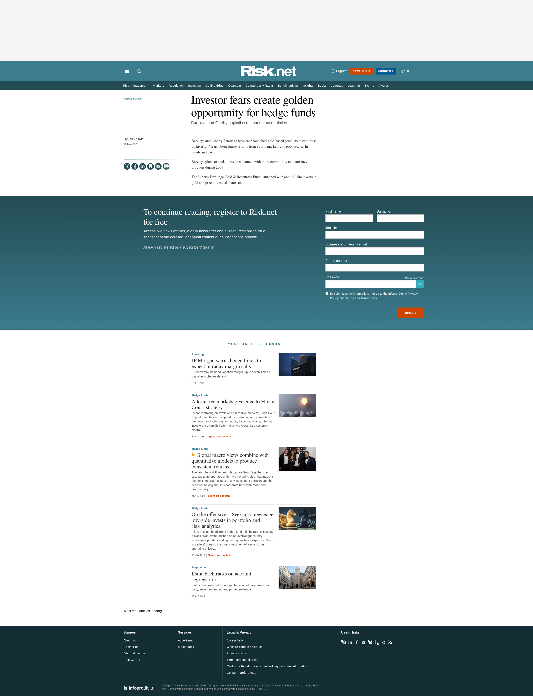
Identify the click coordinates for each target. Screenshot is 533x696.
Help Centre (131, 660)
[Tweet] (127, 166)
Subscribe (386, 71)
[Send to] (158, 166)
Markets (158, 85)
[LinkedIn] (142, 166)
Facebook (356, 642)
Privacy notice (236, 653)
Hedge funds (132, 99)
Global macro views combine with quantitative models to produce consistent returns (230, 460)
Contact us (130, 647)
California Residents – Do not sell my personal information (267, 666)
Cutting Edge (214, 85)
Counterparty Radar (259, 85)
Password (332, 277)
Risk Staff (135, 139)
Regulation (176, 85)
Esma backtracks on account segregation (221, 576)
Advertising (186, 640)
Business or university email (346, 244)
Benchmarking (288, 85)
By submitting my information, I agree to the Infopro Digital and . (374, 295)
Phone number (336, 261)
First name (333, 211)
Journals (337, 85)
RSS (390, 642)
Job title (331, 228)
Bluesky (370, 642)
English (342, 71)
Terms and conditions (242, 660)
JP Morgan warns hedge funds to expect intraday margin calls (226, 363)
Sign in (404, 71)
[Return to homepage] (268, 75)
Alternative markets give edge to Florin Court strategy (233, 404)
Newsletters (361, 71)
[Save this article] (150, 166)
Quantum (234, 85)
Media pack (186, 647)
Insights (308, 85)
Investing (194, 85)
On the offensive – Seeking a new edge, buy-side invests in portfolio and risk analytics (233, 520)
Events (369, 85)
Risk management (135, 85)
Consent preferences (241, 673)
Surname (383, 211)
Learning (353, 85)
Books (322, 85)
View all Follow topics (343, 642)
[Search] (139, 71)
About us (129, 640)
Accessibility (235, 640)
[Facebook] (134, 166)
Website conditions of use (245, 647)
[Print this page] (166, 166)
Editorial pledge (134, 653)
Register (411, 313)
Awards (384, 85)
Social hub (383, 642)
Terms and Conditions (361, 298)
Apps (376, 642)
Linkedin (350, 642)
